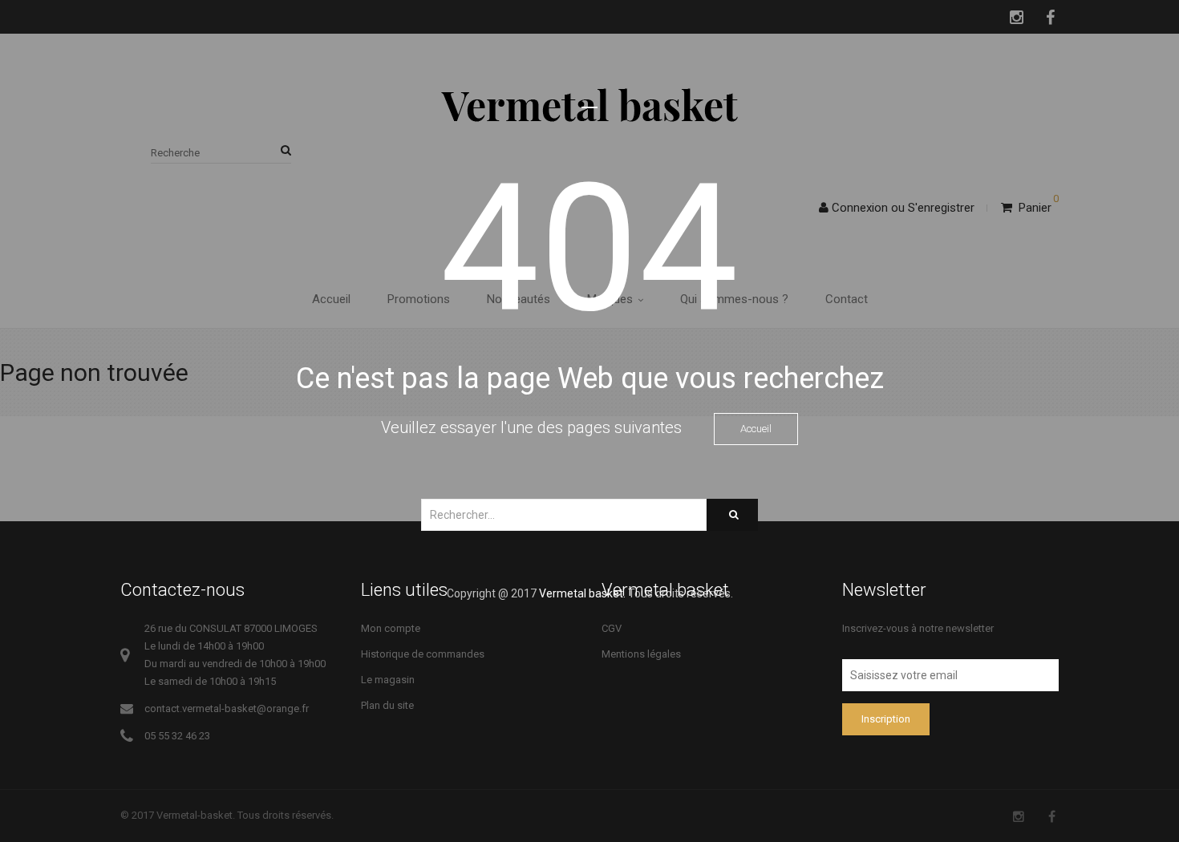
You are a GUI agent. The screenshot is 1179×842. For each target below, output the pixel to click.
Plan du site (387, 705)
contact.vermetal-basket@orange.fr (226, 708)
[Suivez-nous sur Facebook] (1052, 816)
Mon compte (390, 628)
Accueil (756, 429)
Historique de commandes (422, 654)
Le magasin (388, 680)
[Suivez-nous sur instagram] (1018, 816)
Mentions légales (641, 654)
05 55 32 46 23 (177, 736)
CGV (612, 628)
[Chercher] (732, 515)
